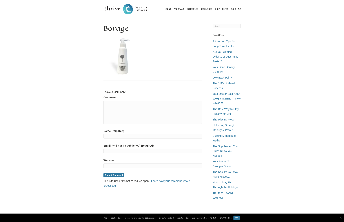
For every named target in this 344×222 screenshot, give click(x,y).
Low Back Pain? (222, 77)
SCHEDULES (192, 9)
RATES (225, 9)
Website (108, 160)
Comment (109, 97)
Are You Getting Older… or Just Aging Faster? (225, 56)
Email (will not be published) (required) (128, 145)
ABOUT (168, 9)
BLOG (233, 9)
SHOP (217, 9)
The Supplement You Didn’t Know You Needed (225, 151)
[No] (340, 217)
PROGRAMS (178, 9)
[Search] (239, 9)
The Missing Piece (223, 119)
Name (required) (113, 130)
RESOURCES (206, 9)
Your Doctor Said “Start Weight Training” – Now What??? (227, 98)
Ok (236, 217)
